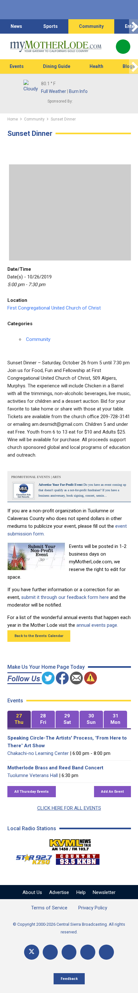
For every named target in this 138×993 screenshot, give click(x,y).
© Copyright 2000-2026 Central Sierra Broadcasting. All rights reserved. (69, 928)
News (16, 26)
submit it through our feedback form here (65, 597)
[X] (31, 952)
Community (91, 26)
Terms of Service (49, 908)
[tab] (19, 719)
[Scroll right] (133, 26)
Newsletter (104, 892)
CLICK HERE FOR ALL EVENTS (69, 808)
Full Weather (53, 91)
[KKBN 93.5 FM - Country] (77, 858)
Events (17, 66)
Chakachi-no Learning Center (38, 753)
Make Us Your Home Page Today (46, 667)
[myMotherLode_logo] (55, 46)
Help (81, 892)
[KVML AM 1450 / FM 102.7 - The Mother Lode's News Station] (70, 843)
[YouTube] (69, 952)
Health (96, 66)
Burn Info (78, 91)
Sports (50, 26)
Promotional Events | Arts (36, 477)
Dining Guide (56, 66)
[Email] (87, 952)
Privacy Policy (92, 908)
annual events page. (97, 625)
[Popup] (123, 46)
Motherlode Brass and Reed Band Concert (55, 768)
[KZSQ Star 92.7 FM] (31, 858)
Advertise (59, 892)
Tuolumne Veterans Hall (32, 775)
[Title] (106, 952)
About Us (32, 892)
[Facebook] (50, 952)
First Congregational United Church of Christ (54, 308)
